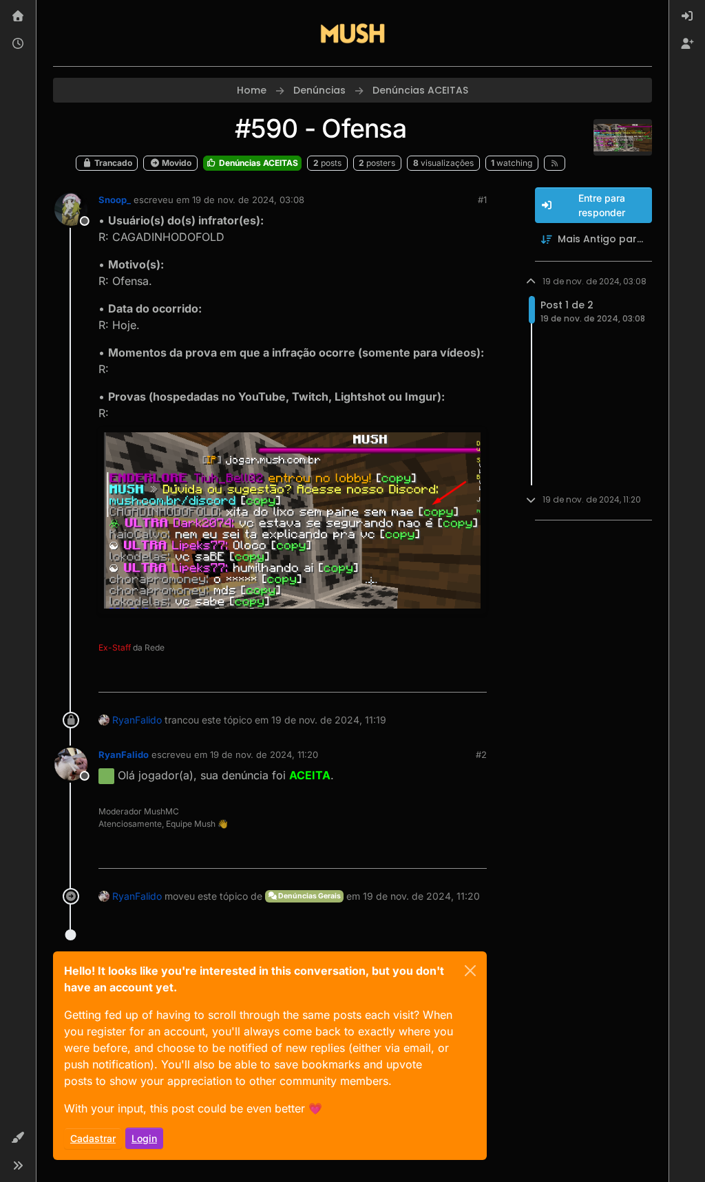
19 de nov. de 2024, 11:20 (264, 754)
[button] (18, 1138)
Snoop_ (114, 199)
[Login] (687, 17)
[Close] (470, 970)
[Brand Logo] (352, 33)
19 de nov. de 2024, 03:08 (248, 199)
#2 (481, 754)
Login (144, 1138)
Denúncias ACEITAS (257, 163)
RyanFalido (137, 720)
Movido (175, 163)
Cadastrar (93, 1138)
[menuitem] (687, 17)
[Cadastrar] (687, 44)
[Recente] (18, 44)
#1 (482, 199)
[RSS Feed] (554, 163)
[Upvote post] (426, 675)
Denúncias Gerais (309, 895)
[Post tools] (474, 675)
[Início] (18, 17)
